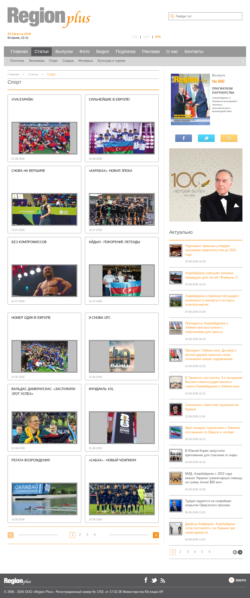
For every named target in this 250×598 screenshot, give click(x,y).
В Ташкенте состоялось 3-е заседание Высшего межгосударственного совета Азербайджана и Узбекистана (213, 382)
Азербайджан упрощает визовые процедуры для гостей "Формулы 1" (211, 275)
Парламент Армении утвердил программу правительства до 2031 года (210, 250)
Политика (17, 60)
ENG (146, 37)
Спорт (53, 60)
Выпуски (64, 51)
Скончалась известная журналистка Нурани (212, 407)
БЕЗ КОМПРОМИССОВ (29, 242)
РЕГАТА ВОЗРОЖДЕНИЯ (30, 460)
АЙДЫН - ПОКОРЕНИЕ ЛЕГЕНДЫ (114, 242)
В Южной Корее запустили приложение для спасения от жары (211, 453)
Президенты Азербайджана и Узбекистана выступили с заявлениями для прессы (206, 328)
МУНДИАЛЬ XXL (101, 389)
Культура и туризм (111, 60)
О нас (172, 51)
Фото (84, 51)
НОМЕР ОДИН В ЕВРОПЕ (31, 318)
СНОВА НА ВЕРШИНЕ (28, 171)
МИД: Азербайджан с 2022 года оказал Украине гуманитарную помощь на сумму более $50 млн (213, 478)
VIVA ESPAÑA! (22, 99)
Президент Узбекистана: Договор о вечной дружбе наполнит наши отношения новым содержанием (210, 355)
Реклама (151, 51)
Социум (68, 60)
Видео (102, 51)
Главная (19, 51)
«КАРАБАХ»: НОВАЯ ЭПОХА (110, 171)
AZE (135, 37)
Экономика (36, 60)
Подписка (125, 51)
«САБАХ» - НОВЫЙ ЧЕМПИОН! (112, 460)
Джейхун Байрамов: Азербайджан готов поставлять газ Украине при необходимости (210, 528)
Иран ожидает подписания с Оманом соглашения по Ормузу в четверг (212, 430)
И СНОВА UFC (100, 318)
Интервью (85, 60)
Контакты (194, 51)
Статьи (41, 51)
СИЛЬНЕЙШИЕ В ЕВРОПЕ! (109, 99)
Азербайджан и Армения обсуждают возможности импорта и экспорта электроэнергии (212, 300)
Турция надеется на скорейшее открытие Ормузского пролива (208, 503)
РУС (158, 37)
